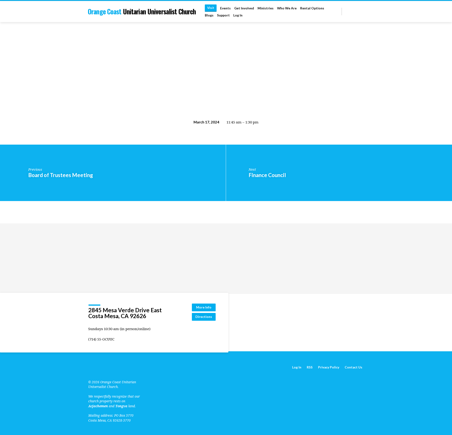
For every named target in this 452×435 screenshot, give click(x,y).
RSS (310, 367)
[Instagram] (362, 11)
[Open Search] (338, 11)
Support (223, 15)
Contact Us (353, 367)
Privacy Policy (328, 367)
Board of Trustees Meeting (60, 175)
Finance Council (267, 175)
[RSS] (346, 11)
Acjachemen (98, 406)
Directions (203, 317)
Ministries (266, 8)
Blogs (209, 15)
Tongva (121, 406)
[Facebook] (356, 11)
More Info (203, 307)
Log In (237, 15)
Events (225, 8)
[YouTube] (351, 11)
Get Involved (244, 8)
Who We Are (287, 8)
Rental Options (312, 8)
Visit (210, 8)
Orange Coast (142, 11)
